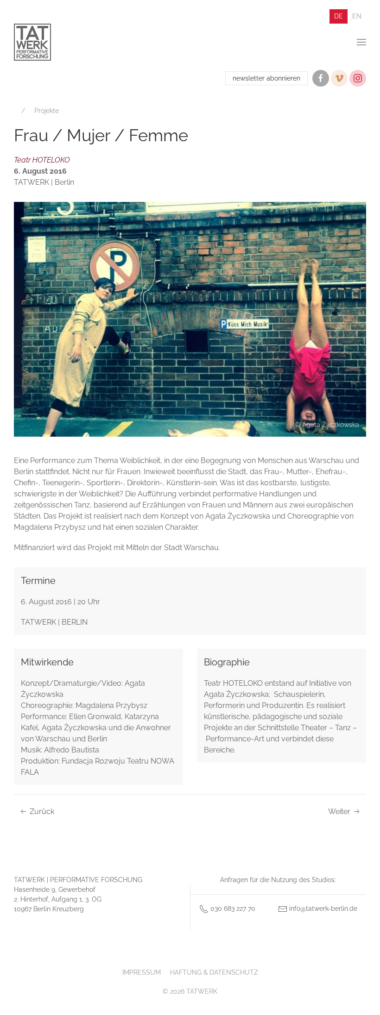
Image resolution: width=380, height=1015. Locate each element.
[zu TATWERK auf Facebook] (320, 78)
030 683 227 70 (232, 908)
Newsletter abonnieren (266, 78)
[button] (361, 42)
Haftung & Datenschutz (214, 972)
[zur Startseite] (32, 42)
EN (356, 16)
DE (338, 16)
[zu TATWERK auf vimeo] (339, 78)
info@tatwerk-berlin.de (322, 908)
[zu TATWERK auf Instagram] (357, 78)
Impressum (141, 972)
